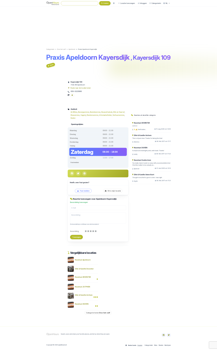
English (140, 345)
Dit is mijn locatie (114, 191)
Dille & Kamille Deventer (84, 269)
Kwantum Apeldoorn (83, 260)
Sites (155, 345)
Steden (161, 345)
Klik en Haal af (118, 112)
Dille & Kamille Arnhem (83, 295)
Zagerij (83, 115)
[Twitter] (169, 335)
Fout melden (75, 162)
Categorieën (149, 345)
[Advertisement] (108, 25)
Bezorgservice (83, 112)
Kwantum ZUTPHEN (82, 287)
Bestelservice (95, 112)
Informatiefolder (105, 115)
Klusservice (75, 115)
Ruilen (73, 118)
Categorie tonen (98, 313)
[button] (166, 3)
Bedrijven (168, 345)
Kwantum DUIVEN (81, 304)
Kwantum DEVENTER (83, 277)
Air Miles (74, 112)
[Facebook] (164, 335)
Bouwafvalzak (106, 112)
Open (51, 65)
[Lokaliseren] (114, 3)
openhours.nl (62, 345)
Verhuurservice (118, 115)
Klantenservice (92, 115)
